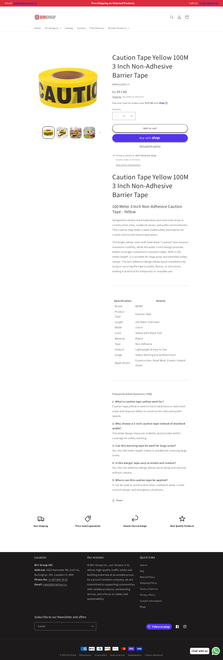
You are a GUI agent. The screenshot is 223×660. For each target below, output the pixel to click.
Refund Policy (147, 577)
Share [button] (119, 500)
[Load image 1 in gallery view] (48, 132)
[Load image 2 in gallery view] (62, 132)
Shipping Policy (148, 582)
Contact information (154, 655)
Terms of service (117, 655)
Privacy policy (101, 655)
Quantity (116, 109)
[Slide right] (100, 132)
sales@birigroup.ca (55, 584)
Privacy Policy (147, 594)
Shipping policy (135, 655)
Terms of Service (149, 588)
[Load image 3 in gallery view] (76, 132)
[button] (53, 28)
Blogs (143, 606)
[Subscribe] (92, 626)
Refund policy (85, 655)
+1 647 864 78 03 (208, 3)
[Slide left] (38, 132)
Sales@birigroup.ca (25, 3)
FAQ (142, 571)
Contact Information (151, 600)
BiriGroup (71, 655)
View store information (128, 164)
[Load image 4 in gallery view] (89, 132)
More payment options (150, 146)
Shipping (116, 96)
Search (143, 565)
